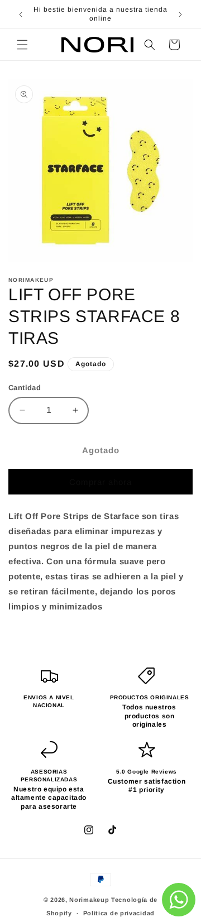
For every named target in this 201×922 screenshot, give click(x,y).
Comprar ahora (100, 482)
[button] (22, 44)
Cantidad (24, 387)
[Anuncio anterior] (20, 14)
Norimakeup (89, 899)
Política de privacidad (119, 913)
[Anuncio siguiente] (180, 14)
